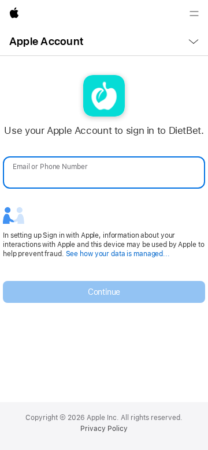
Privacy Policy (104, 429)
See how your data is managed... (118, 254)
